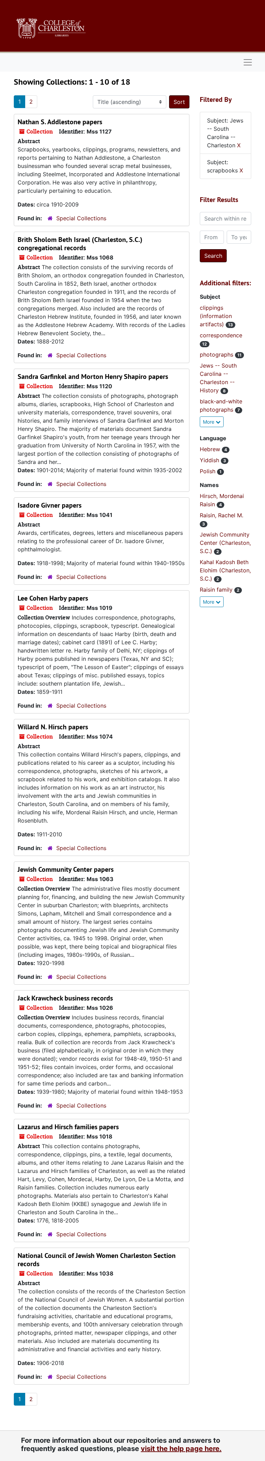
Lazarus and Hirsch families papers (68, 1126)
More (209, 422)
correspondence (221, 335)
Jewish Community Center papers (66, 869)
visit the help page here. (181, 1448)
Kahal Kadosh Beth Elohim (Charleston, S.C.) (225, 570)
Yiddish (210, 460)
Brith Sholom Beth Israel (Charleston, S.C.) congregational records (80, 243)
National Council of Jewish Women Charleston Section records (97, 1259)
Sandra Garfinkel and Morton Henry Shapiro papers (93, 376)
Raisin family (217, 589)
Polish (208, 471)
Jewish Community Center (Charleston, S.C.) (225, 542)
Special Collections (81, 218)
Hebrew (211, 449)
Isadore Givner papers (49, 505)
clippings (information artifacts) (216, 316)
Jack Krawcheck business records (65, 998)
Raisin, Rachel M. (221, 515)
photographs (217, 354)
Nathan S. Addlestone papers (60, 121)
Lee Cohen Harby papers (53, 598)
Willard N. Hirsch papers (53, 726)
